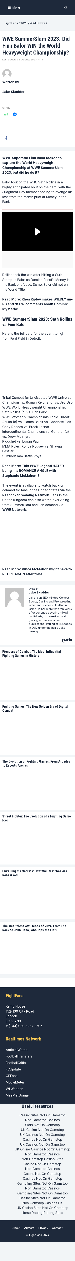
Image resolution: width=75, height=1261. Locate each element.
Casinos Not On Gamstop (42, 1139)
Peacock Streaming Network (25, 495)
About (16, 1228)
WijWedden (14, 1089)
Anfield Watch (17, 1050)
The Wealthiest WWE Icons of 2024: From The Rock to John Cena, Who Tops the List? (34, 928)
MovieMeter (15, 1082)
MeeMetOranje (17, 1095)
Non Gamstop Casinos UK (42, 1203)
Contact (57, 1228)
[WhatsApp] (6, 114)
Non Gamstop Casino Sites (42, 1159)
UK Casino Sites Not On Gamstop (42, 1208)
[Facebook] (6, 138)
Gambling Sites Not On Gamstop (42, 1183)
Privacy (43, 1228)
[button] (66, 7)
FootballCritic (16, 1063)
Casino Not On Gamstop (42, 1164)
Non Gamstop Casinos (42, 1120)
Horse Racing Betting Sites (42, 1213)
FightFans (11, 23)
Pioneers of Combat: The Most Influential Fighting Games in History (31, 654)
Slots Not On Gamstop (42, 1125)
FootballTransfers (19, 1056)
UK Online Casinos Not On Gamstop (42, 1149)
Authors (29, 1228)
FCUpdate (13, 1069)
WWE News (37, 23)
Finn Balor (37, 158)
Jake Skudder (13, 92)
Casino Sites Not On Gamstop (42, 1115)
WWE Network (14, 510)
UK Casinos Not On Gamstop (42, 1135)
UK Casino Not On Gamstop (42, 1130)
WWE (23, 23)
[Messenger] (15, 114)
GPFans (12, 1076)
